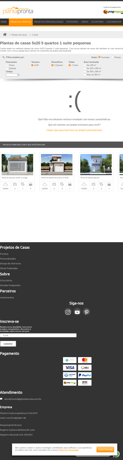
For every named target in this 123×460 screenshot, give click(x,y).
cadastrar (8, 344)
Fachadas (105, 57)
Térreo (11, 65)
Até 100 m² (91, 65)
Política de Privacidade (68, 450)
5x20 (36, 65)
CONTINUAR (105, 449)
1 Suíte (74, 65)
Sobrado (12, 68)
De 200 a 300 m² (93, 71)
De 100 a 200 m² (93, 68)
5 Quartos (58, 65)
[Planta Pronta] (16, 13)
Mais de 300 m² (93, 75)
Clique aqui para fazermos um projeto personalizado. (74, 130)
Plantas (117, 57)
